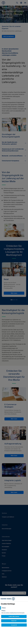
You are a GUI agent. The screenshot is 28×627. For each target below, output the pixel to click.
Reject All (13, 620)
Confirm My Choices (14, 616)
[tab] (14, 608)
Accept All (14, 625)
